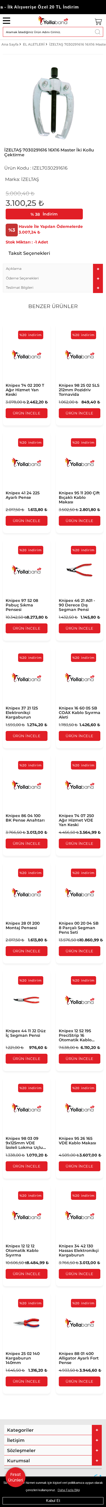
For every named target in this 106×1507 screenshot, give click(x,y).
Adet (43, 242)
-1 (21, 242)
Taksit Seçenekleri (29, 253)
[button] (53, 268)
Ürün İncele (27, 413)
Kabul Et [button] (53, 1501)
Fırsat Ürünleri (15, 1477)
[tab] (53, 268)
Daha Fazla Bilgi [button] (69, 1490)
